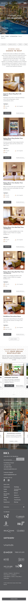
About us (16, 495)
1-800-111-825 (7, 465)
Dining (5, 499)
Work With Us (16, 573)
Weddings (16, 487)
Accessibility (13, 574)
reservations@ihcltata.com (10, 469)
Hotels (7, 36)
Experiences (7, 502)
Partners (13, 576)
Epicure (16, 493)
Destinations (7, 487)
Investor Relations (7, 576)
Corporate (5, 573)
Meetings (6, 497)
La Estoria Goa (13, 36)
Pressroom (11, 573)
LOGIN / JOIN (13, 441)
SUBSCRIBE (20, 459)
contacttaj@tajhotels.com (10, 474)
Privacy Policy (18, 576)
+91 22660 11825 (8, 467)
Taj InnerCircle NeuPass (17, 490)
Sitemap (16, 502)
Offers (5, 491)
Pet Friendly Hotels (6, 494)
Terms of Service (7, 574)
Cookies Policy (6, 578)
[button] (14, 507)
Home (2, 36)
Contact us (16, 497)
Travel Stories (17, 499)
